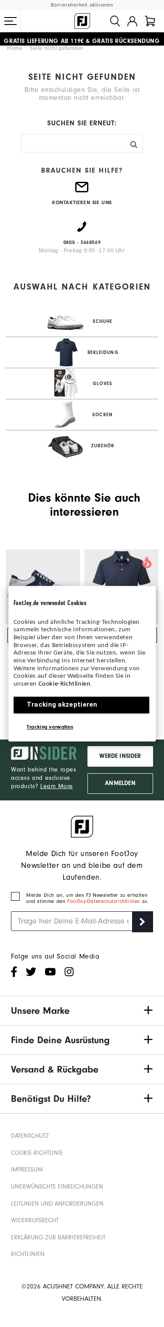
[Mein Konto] (132, 21)
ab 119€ (44, 38)
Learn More (56, 786)
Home (15, 48)
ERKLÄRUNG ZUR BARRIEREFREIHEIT (58, 1237)
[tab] (150, 21)
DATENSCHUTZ (30, 1135)
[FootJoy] (82, 21)
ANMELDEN (120, 783)
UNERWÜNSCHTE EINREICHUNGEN (57, 1186)
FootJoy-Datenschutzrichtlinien (104, 901)
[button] (10, 21)
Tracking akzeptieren (62, 704)
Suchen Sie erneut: (82, 123)
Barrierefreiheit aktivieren (82, 5)
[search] (115, 21)
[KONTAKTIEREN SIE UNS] (82, 191)
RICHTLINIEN (28, 1254)
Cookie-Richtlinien (64, 684)
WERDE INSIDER (120, 756)
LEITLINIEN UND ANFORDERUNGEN (57, 1203)
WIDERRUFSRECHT (35, 1220)
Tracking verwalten (50, 727)
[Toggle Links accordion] (82, 1010)
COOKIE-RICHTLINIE (37, 1153)
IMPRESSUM (27, 1169)
